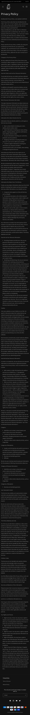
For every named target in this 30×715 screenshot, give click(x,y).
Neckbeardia (12, 712)
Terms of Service (7, 681)
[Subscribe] (25, 695)
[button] (3, 6)
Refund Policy (6, 684)
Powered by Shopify (19, 712)
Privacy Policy (6, 678)
